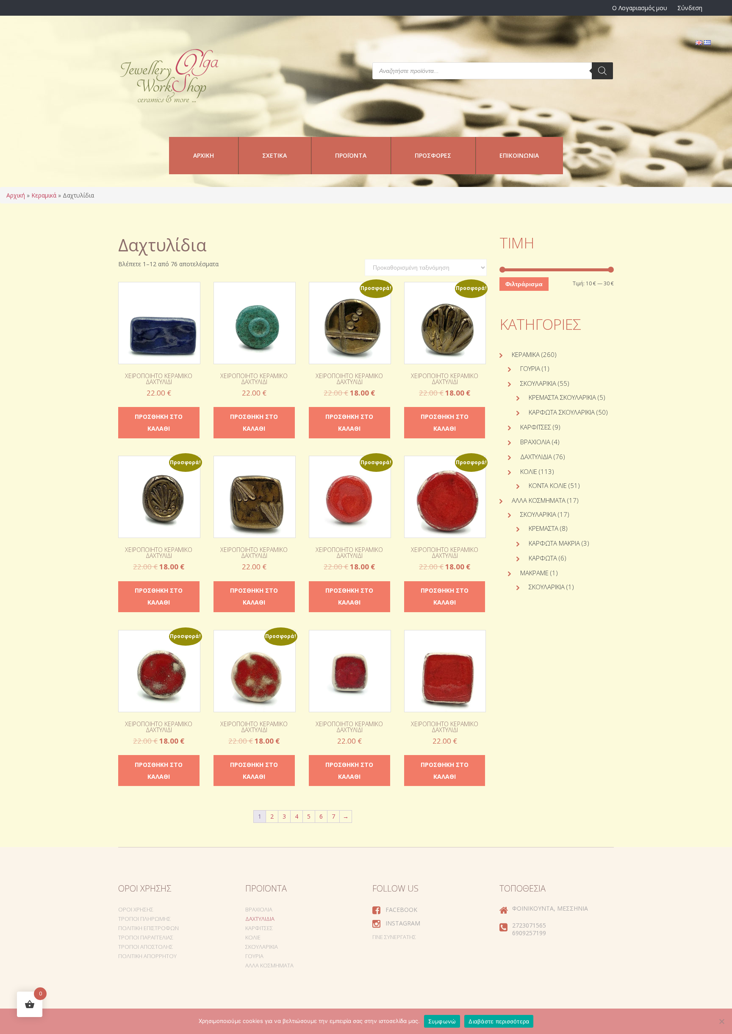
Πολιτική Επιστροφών (148, 928)
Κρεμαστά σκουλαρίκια (562, 397)
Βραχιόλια (535, 442)
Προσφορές (433, 155)
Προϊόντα (350, 155)
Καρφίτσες (535, 427)
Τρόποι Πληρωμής (144, 919)
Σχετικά (274, 155)
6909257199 (529, 933)
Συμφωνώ (442, 1021)
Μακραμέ (534, 573)
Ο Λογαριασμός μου (639, 8)
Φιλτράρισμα (524, 284)
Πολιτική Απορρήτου (147, 956)
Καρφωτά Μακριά (554, 543)
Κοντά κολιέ (548, 485)
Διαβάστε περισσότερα (499, 1021)
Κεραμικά (43, 195)
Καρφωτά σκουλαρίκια (562, 412)
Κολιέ (528, 471)
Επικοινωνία (519, 155)
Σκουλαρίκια (538, 383)
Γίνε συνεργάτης (394, 937)
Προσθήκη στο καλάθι (159, 422)
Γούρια (530, 368)
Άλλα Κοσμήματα (539, 500)
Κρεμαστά (543, 528)
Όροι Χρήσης (135, 909)
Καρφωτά (543, 558)
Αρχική (203, 155)
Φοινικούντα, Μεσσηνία (550, 908)
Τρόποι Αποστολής (145, 946)
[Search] (602, 70)
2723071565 (529, 925)
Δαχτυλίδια (536, 456)
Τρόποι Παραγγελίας (145, 937)
